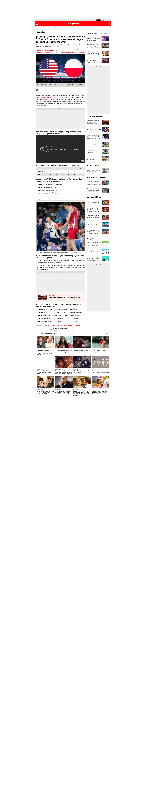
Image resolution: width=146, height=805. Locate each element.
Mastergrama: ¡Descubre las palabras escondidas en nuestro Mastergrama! (94, 244)
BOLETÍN (102, 28)
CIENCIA (75, 28)
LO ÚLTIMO (44, 28)
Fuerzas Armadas (61, 20)
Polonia (53, 325)
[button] (37, 24)
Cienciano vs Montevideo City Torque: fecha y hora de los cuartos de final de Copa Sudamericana (93, 184)
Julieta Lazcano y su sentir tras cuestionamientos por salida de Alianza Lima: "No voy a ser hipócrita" (93, 54)
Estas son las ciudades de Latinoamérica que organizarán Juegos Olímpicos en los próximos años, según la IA (64, 298)
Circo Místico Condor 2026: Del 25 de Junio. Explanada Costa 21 (93, 217)
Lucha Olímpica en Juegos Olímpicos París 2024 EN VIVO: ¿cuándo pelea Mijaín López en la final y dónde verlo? (94, 138)
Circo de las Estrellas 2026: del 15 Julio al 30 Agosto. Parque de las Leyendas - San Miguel (93, 203)
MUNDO (71, 28)
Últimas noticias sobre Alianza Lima (92, 151)
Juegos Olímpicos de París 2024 (67, 325)
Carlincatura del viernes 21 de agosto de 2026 (93, 171)
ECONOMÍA (60, 28)
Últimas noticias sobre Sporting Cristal (92, 158)
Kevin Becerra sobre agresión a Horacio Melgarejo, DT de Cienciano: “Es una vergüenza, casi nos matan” (94, 62)
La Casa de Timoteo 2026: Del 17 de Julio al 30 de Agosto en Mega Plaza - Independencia (93, 225)
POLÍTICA (49, 28)
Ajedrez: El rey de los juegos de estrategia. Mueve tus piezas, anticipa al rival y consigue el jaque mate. (94, 259)
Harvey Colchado (85, 20)
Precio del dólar (42, 20)
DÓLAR (94, 28)
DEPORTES (80, 28)
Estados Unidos (46, 325)
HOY (36, 20)
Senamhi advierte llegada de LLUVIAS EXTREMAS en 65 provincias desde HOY (94, 190)
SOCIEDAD (65, 28)
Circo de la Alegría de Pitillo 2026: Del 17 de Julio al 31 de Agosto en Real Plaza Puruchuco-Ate (93, 232)
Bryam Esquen (42, 90)
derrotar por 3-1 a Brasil (48, 99)
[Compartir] (83, 89)
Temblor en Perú (52, 20)
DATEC (98, 28)
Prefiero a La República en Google (60, 329)
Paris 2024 (78, 325)
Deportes (41, 32)
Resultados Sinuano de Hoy (73, 20)
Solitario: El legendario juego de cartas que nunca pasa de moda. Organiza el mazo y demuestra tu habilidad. (94, 252)
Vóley (58, 325)
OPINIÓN (54, 28)
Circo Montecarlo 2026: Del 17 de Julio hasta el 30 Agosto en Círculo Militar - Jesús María (93, 210)
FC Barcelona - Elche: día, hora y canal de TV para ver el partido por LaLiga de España (60, 52)
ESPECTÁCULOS (88, 28)
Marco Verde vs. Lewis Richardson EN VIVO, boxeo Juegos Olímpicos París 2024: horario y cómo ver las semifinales (94, 131)
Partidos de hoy (97, 144)
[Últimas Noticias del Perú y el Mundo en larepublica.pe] (73, 24)
